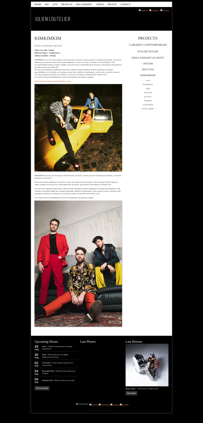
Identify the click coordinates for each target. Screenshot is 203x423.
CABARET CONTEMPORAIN (148, 44)
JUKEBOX (148, 101)
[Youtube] (164, 10)
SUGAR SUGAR (147, 51)
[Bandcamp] (82, 405)
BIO (47, 4)
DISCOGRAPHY (84, 4)
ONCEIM (148, 63)
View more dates (42, 388)
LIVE (55, 4)
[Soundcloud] (105, 405)
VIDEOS (100, 4)
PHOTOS (112, 4)
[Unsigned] (115, 405)
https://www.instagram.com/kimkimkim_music (53, 81)
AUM (148, 89)
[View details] (147, 365)
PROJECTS (66, 4)
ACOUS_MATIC (148, 109)
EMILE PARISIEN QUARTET (148, 57)
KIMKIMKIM (147, 75)
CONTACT (125, 4)
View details (131, 393)
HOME (38, 4)
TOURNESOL (148, 84)
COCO (147, 81)
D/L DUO (147, 97)
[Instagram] (154, 10)
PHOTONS (148, 69)
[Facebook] (143, 10)
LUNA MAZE (148, 105)
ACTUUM (148, 93)
